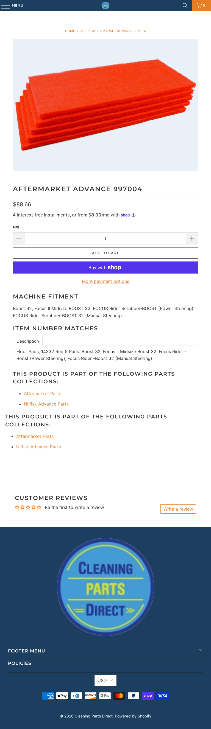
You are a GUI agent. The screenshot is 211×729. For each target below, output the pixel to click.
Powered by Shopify (133, 716)
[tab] (28, 341)
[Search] (185, 5)
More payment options (105, 281)
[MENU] (3, 5)
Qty (16, 227)
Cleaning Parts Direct (94, 716)
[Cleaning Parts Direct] (105, 5)
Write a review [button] (178, 509)
